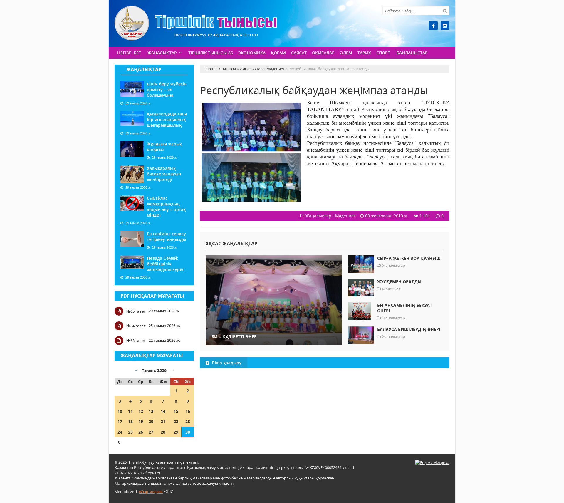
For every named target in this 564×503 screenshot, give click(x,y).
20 (151, 421)
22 (176, 421)
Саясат (299, 53)
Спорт (383, 53)
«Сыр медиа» (151, 491)
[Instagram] (445, 25)
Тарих (364, 53)
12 (140, 411)
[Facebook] (433, 25)
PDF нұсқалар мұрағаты (152, 296)
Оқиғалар (323, 53)
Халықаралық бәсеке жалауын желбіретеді (164, 173)
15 (176, 411)
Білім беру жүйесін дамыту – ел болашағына (167, 89)
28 (163, 432)
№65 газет (136, 311)
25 (130, 432)
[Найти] (444, 10)
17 (120, 421)
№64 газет (136, 325)
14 (163, 411)
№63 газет (136, 340)
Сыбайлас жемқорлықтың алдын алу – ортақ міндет (166, 206)
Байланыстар (412, 53)
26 (140, 432)
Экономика (252, 53)
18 (130, 421)
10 (120, 411)
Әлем (346, 53)
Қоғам (278, 53)
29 (176, 432)
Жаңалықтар (162, 53)
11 (130, 411)
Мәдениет (345, 216)
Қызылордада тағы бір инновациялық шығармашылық (167, 119)
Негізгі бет (129, 53)
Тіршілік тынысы (196, 23)
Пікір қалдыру (226, 362)
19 (140, 421)
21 (163, 421)
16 (187, 411)
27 (151, 432)
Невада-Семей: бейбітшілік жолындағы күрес (165, 263)
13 (151, 411)
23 (187, 421)
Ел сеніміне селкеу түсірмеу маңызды (166, 236)
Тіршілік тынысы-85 (210, 53)
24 (120, 432)
